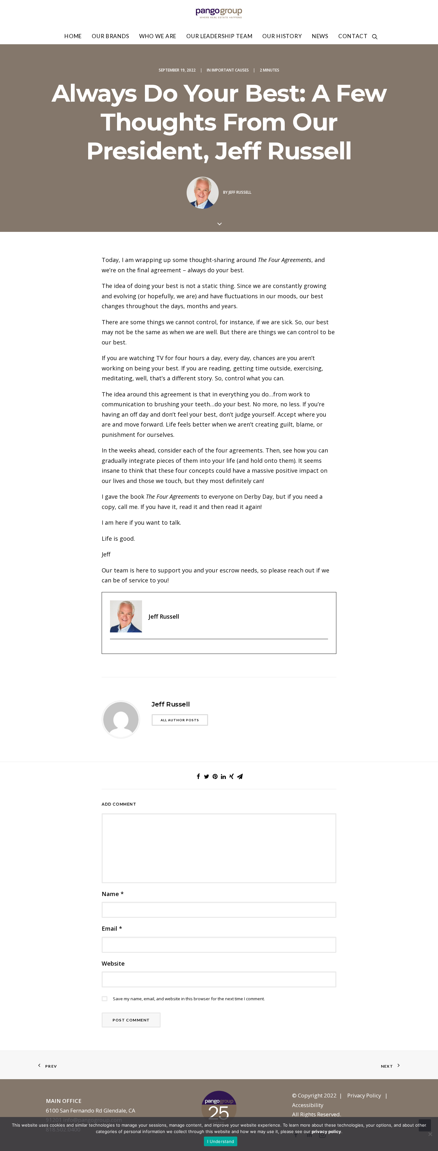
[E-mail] (113, 650)
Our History (282, 36)
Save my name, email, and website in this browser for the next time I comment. (189, 999)
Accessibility (307, 1105)
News (320, 36)
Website (113, 963)
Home (73, 36)
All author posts (180, 720)
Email (112, 928)
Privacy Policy (364, 1095)
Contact (353, 36)
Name (113, 894)
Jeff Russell (240, 192)
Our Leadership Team (219, 36)
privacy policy (326, 1131)
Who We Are (158, 36)
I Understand (220, 1141)
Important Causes (230, 70)
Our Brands (110, 36)
